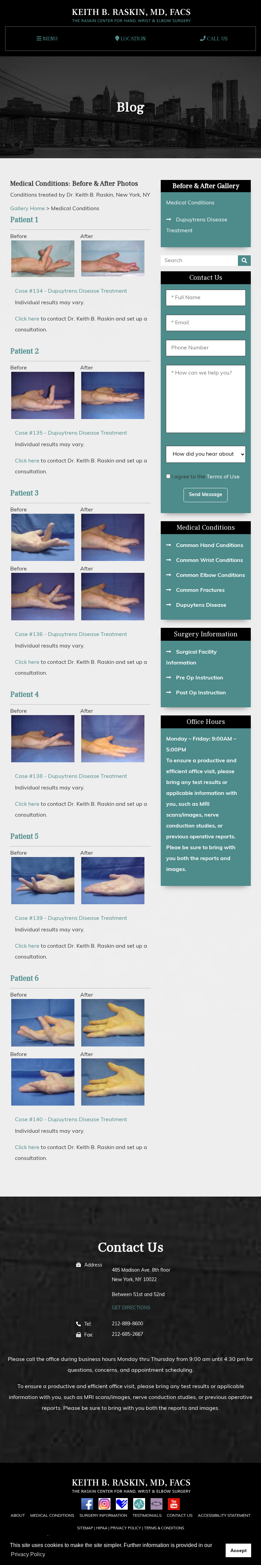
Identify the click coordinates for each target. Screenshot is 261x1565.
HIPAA (101, 1528)
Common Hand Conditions (209, 545)
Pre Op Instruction (199, 678)
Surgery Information (206, 634)
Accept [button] (238, 1550)
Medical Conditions (190, 203)
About (18, 1516)
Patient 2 (24, 351)
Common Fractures (200, 590)
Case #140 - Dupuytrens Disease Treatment (71, 1120)
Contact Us (179, 1516)
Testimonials (147, 1516)
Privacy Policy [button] (28, 1554)
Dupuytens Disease (201, 605)
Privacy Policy (125, 1528)
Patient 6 (24, 978)
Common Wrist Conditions (209, 560)
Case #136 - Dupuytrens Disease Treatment (71, 634)
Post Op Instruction (201, 693)
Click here (27, 319)
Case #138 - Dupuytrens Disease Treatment (71, 776)
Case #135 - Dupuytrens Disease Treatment (71, 433)
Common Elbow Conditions (210, 575)
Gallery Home (27, 209)
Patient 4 (24, 694)
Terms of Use (223, 477)
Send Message (205, 494)
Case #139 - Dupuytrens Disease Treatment (71, 918)
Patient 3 (24, 493)
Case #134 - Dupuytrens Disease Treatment (71, 291)
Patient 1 (24, 219)
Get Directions (131, 1308)
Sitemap (85, 1528)
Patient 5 (24, 836)
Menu (49, 38)
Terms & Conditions (164, 1528)
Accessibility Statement (224, 1516)
